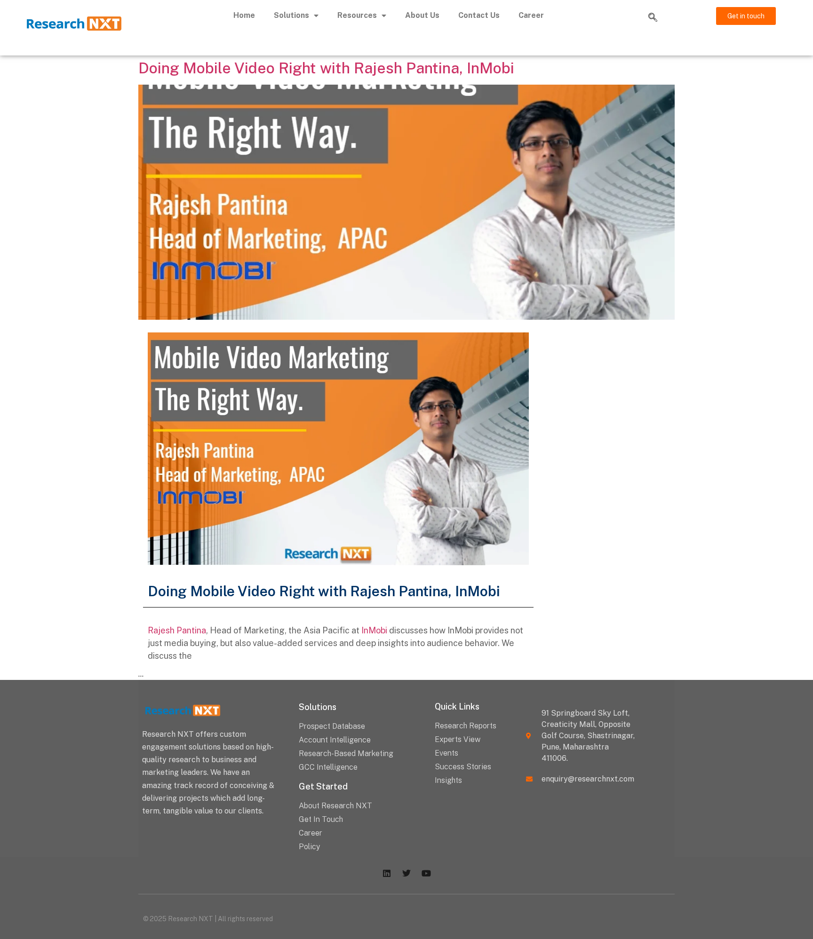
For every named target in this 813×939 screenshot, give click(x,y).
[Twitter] (406, 873)
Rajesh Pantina (177, 630)
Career (531, 15)
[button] (652, 17)
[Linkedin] (387, 873)
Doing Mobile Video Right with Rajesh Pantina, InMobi (326, 68)
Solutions (291, 15)
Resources (357, 15)
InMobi (374, 630)
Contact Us (479, 15)
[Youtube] (426, 873)
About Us (422, 15)
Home (244, 15)
